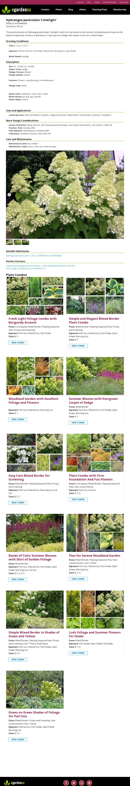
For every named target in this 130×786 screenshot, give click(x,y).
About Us (80, 2)
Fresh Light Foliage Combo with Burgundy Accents (33, 320)
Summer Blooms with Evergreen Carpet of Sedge (93, 401)
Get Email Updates (109, 2)
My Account (124, 2)
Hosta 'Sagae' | (25, 268)
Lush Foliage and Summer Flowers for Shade (95, 634)
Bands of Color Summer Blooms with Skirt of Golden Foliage (32, 557)
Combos (45, 9)
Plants (59, 9)
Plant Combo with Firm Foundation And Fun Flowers (91, 477)
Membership (119, 9)
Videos (82, 9)
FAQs (89, 2)
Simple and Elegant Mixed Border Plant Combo (94, 320)
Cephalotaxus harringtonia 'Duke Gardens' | (40, 266)
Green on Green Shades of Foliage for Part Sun (34, 714)
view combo (18, 342)
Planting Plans (99, 9)
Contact (97, 2)
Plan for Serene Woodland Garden (94, 555)
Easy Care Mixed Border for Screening (29, 477)
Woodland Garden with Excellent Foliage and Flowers (33, 401)
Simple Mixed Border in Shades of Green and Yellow (34, 634)
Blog (70, 9)
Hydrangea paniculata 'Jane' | (34, 255)
